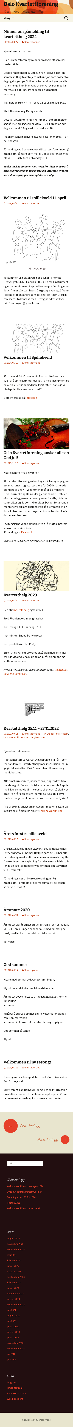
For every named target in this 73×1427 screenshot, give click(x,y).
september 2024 (16, 1277)
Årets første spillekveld (25, 833)
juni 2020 (11, 1321)
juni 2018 (11, 1359)
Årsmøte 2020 (17, 910)
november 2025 (15, 1243)
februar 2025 (14, 1260)
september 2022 (16, 1304)
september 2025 (16, 1249)
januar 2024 (13, 1288)
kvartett (25, 737)
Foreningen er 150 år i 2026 (21, 1197)
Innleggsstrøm (15, 1387)
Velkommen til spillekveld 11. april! (36, 198)
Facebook (27, 532)
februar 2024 (14, 1282)
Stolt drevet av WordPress (36, 1419)
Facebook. (31, 397)
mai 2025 (11, 1255)
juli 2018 (11, 1354)
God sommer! (16, 964)
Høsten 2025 (13, 1202)
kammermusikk (12, 737)
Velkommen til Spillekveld (28, 357)
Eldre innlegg (24, 1125)
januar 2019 (13, 1337)
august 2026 (13, 1238)
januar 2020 (13, 1326)
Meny (7, 18)
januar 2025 (13, 1266)
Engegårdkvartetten (57, 733)
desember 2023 (15, 1293)
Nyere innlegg (52, 1139)
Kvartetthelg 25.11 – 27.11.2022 (31, 728)
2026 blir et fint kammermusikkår (24, 1191)
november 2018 (15, 1343)
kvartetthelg (21, 610)
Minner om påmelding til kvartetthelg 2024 (26, 34)
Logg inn (11, 1382)
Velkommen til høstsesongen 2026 (25, 1186)
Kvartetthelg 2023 (20, 595)
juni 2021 (11, 1310)
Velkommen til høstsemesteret (23, 1208)
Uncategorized (32, 42)
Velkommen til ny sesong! (27, 1062)
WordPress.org (15, 1398)
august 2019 (13, 1332)
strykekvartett (38, 737)
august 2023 (13, 1299)
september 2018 (16, 1348)
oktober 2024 (14, 1271)
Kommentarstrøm (16, 1393)
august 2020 (13, 1315)
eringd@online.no (52, 811)
